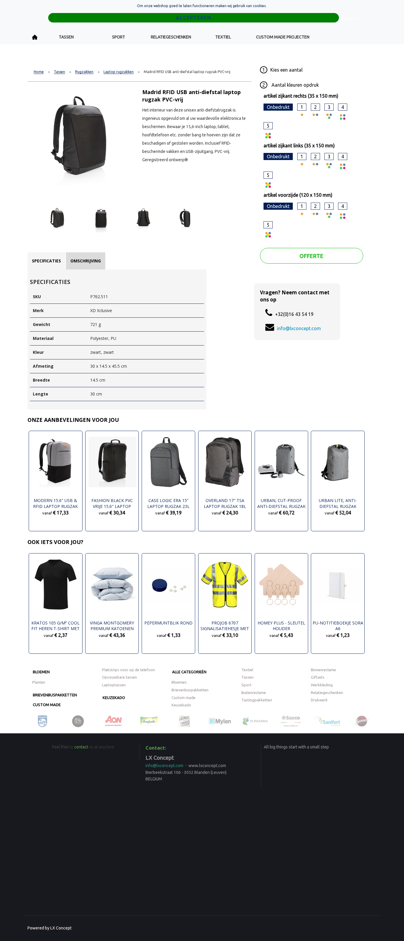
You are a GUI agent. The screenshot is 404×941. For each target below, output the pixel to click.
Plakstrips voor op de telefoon (128, 670)
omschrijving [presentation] (85, 261)
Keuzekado (114, 697)
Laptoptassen (114, 685)
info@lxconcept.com (299, 328)
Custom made (47, 705)
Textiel (223, 37)
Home (35, 37)
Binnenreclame (323, 670)
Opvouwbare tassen (119, 677)
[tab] (46, 260)
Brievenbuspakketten (55, 695)
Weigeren (349, 18)
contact (81, 747)
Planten (38, 682)
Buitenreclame (253, 692)
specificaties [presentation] (46, 261)
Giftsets (317, 677)
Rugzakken (84, 72)
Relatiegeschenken (171, 37)
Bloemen (41, 672)
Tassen (66, 37)
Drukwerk (319, 700)
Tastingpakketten (256, 700)
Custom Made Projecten (282, 37)
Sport (118, 37)
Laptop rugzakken (119, 72)
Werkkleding (322, 685)
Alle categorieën (189, 672)
